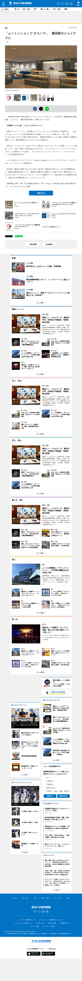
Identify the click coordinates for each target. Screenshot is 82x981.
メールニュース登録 (49, 926)
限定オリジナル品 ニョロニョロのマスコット (25, 125)
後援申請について (66, 923)
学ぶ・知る (57, 9)
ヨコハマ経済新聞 (20, 3)
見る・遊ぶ (26, 9)
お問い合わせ (41, 923)
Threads (71, 3)
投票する (50, 796)
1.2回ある (49, 781)
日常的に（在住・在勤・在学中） (58, 791)
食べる (17, 9)
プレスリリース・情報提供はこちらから (51, 920)
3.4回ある (50, 784)
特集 (65, 9)
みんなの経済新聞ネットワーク (41, 941)
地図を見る (41, 193)
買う (35, 9)
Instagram (67, 3)
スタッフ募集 (35, 926)
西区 (7, 42)
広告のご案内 (52, 923)
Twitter (62, 3)
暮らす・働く (45, 9)
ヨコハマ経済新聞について (28, 920)
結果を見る (63, 796)
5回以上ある (50, 788)
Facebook (58, 3)
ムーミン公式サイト (51, 227)
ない (48, 777)
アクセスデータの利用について (24, 923)
